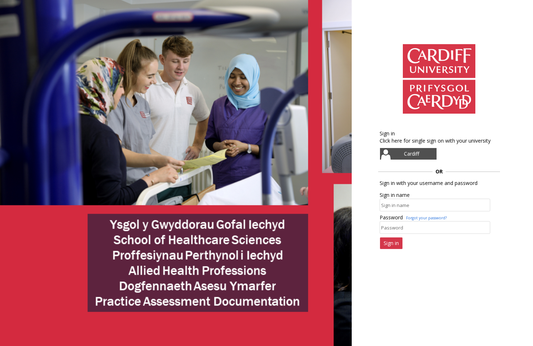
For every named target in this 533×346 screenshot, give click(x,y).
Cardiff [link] (411, 153)
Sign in (391, 243)
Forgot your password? (426, 217)
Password (391, 217)
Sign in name (395, 194)
